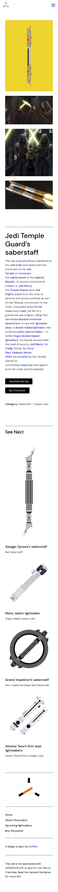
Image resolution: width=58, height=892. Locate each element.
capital (14, 277)
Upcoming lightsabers (18, 825)
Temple (14, 290)
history (28, 285)
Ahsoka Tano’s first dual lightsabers (23, 748)
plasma (29, 331)
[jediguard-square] (29, 152)
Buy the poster (14, 830)
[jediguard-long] (29, 55)
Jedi (20, 285)
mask (23, 311)
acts (36, 365)
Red (7, 552)
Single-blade (13, 618)
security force (26, 261)
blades (38, 331)
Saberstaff (25, 404)
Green (9, 755)
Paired (17, 755)
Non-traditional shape (18, 685)
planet (22, 277)
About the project (16, 820)
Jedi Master (37, 344)
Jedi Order (16, 265)
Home (8, 814)
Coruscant (25, 273)
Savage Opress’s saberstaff (26, 547)
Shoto (25, 755)
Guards (24, 290)
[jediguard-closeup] (29, 195)
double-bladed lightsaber (30, 327)
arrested (23, 356)
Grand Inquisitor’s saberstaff (27, 680)
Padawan (17, 352)
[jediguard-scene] (29, 110)
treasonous (26, 365)
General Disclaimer (40, 872)
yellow (21, 331)
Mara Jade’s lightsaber (22, 613)
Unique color (41, 404)
